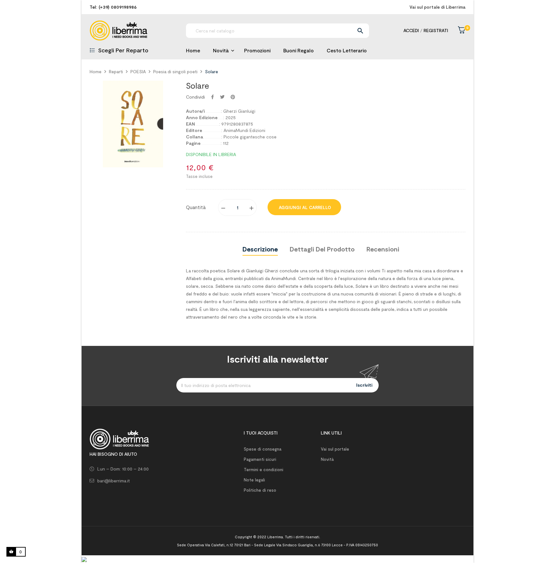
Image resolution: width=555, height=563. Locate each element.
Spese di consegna (262, 449)
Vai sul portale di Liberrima (437, 7)
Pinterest (233, 97)
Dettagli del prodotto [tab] (322, 249)
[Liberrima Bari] (119, 438)
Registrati (436, 30)
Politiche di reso (260, 490)
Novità (327, 459)
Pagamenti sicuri (260, 459)
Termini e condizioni (263, 469)
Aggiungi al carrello (304, 207)
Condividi (212, 97)
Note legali (254, 479)
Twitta (222, 97)
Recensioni (382, 249)
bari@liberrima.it (113, 480)
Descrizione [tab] (260, 249)
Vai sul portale (335, 449)
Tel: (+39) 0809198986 (113, 7)
